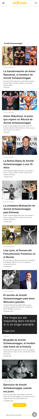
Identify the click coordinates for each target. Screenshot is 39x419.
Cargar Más (19, 405)
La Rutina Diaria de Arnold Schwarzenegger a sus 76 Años (18, 164)
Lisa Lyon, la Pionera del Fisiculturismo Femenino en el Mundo (19, 253)
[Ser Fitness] (19, 3)
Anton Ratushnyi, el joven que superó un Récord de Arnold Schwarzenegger (18, 119)
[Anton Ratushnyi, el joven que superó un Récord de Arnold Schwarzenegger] (19, 100)
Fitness (6, 336)
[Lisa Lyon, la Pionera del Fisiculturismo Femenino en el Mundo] (19, 234)
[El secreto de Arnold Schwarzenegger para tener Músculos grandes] (19, 279)
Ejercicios (7, 380)
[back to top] (34, 414)
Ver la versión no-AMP (27, 415)
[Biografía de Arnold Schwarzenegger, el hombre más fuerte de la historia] (19, 324)
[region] (19, 23)
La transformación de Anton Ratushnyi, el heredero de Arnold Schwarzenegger (19, 74)
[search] (36, 3)
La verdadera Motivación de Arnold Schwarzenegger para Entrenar (19, 209)
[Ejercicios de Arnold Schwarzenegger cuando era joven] (19, 369)
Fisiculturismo (8, 67)
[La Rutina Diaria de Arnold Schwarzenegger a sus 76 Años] (19, 145)
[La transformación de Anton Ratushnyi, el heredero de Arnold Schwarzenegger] (19, 55)
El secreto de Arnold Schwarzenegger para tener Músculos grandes (19, 298)
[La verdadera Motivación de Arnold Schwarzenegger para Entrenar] (19, 190)
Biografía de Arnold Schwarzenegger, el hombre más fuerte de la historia (19, 343)
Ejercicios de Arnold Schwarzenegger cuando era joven (17, 388)
